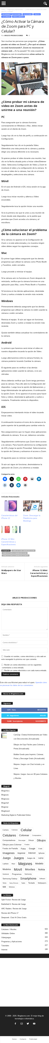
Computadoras (9, 840)
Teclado (31, 883)
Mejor (13, 864)
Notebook (6, 874)
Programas (17, 874)
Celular (26, 830)
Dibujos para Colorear (12, 845)
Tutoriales (6, 17)
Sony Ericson (13, 883)
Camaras (15, 830)
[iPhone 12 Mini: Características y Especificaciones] (10, 529)
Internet (32, 853)
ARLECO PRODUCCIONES (13, 35)
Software (42, 878)
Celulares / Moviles (8, 929)
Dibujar (31, 840)
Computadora (36, 835)
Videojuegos (6, 937)
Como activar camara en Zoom (23, 550)
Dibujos (41, 840)
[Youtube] (34, 1024)
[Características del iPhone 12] (10, 505)
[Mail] (22, 1024)
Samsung (28, 874)
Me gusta (41, 710)
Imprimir (21, 853)
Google (32, 849)
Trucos (37, 14)
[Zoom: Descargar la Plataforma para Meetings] (32, 505)
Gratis (40, 848)
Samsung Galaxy (10, 878)
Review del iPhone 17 (9, 913)
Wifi (4, 887)
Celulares (9, 835)
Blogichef (5, 803)
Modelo (39, 863)
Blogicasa (5, 799)
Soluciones (27, 14)
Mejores (25, 863)
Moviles (30, 869)
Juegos (19, 858)
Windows (12, 887)
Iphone (42, 853)
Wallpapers (42, 883)
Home (14, 1039)
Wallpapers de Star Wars (11, 571)
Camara (6, 830)
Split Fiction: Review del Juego (13, 900)
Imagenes (9, 853)
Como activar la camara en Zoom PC (15, 555)
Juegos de (31, 858)
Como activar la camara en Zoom (15, 553)
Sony (4, 883)
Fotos (23, 849)
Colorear (24, 835)
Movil (18, 869)
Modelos (7, 869)
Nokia (41, 869)
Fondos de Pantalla (10, 849)
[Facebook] (15, 1024)
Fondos (27, 844)
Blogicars (5, 795)
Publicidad (33, 1039)
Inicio (3, 9)
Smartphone (28, 878)
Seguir (43, 715)
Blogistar (4, 807)
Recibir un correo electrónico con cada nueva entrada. (25, 670)
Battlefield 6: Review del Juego (13, 904)
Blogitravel (5, 811)
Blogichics (5, 791)
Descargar (21, 840)
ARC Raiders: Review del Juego (14, 909)
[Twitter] (28, 1024)
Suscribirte (41, 721)
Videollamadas (18, 17)
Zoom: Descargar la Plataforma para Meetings (31, 518)
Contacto (23, 1039)
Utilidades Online (8, 933)
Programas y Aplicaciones (15, 9)
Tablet (23, 883)
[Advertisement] (24, 982)
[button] (45, 4)
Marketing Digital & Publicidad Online (16, 815)
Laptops (6, 864)
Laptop (40, 858)
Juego (7, 858)
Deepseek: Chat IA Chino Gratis (14, 918)
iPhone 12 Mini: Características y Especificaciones (8, 542)
